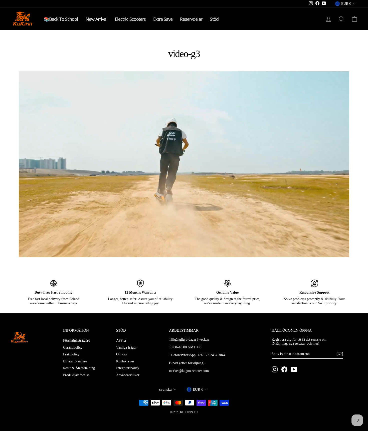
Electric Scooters (130, 19)
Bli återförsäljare (75, 361)
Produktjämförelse (76, 375)
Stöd (214, 19)
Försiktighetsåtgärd (76, 340)
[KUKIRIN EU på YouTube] (294, 369)
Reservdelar (191, 19)
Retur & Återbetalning (79, 368)
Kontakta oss (125, 361)
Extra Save (162, 19)
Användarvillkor (127, 375)
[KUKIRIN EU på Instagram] (275, 369)
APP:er (121, 340)
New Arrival (96, 19)
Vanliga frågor (126, 347)
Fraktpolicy (71, 354)
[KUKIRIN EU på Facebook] (284, 369)
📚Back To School (61, 19)
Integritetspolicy (127, 368)
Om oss (121, 354)
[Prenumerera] (339, 354)
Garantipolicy (72, 347)
